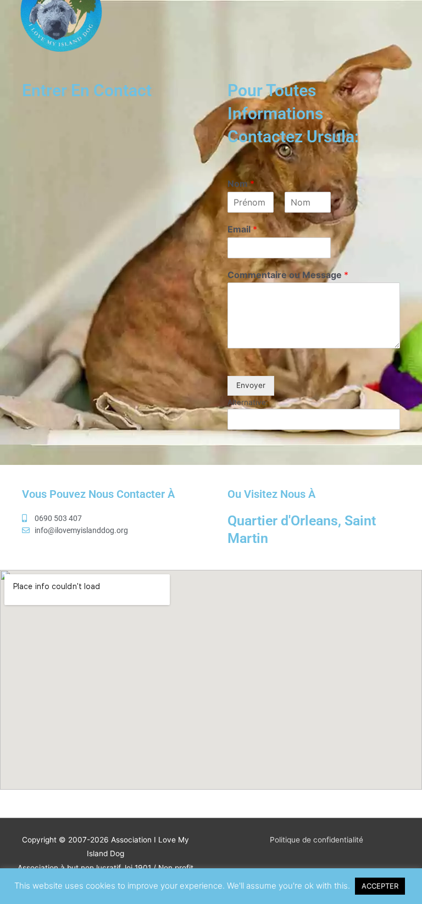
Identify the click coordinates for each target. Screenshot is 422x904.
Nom (240, 183)
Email (242, 229)
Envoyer (250, 385)
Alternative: (247, 402)
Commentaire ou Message (287, 274)
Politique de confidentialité (316, 839)
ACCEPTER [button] (380, 885)
